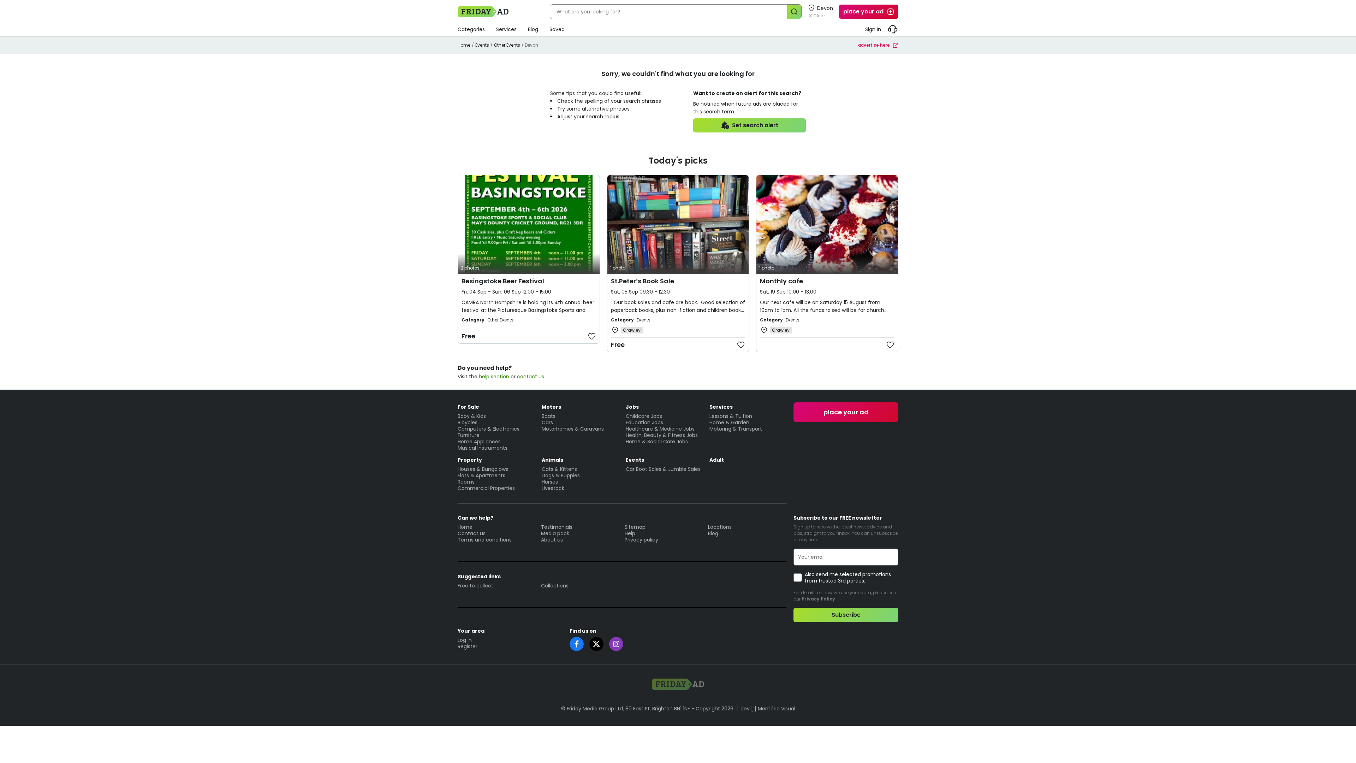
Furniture (469, 435)
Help (630, 533)
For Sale (468, 407)
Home (464, 45)
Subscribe (846, 615)
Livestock (553, 488)
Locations (720, 527)
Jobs (632, 407)
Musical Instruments (482, 448)
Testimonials (556, 527)
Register (467, 646)
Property (470, 460)
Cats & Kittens (559, 469)
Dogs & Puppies (561, 475)
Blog (533, 29)
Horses (550, 482)
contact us (530, 376)
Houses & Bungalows (483, 469)
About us (552, 539)
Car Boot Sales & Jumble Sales (663, 469)
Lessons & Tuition (730, 416)
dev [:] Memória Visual (768, 708)
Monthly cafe (781, 281)
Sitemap (635, 527)
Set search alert (755, 125)
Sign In (873, 29)
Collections (555, 585)
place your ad (863, 11)
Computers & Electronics (488, 429)
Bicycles (467, 422)
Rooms (466, 482)
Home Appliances (479, 441)
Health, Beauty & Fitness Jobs (662, 435)
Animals (552, 460)
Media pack (555, 533)
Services (506, 29)
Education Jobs (644, 422)
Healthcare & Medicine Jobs (660, 429)
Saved (557, 29)
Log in (465, 640)
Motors (551, 407)
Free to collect (475, 585)
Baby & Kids (472, 416)
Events (482, 45)
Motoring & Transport (735, 429)
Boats (548, 416)
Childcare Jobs (644, 416)
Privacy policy (641, 539)
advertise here (874, 45)
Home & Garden (729, 422)
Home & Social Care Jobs (657, 441)
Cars (547, 422)
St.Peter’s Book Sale (642, 281)
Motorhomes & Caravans (573, 429)
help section (494, 376)
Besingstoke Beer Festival (503, 281)
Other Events (507, 45)
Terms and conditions (485, 539)
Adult (716, 460)
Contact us (472, 533)
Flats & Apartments (481, 475)
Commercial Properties (486, 488)
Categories (471, 29)
